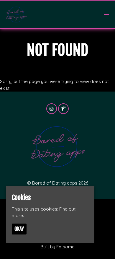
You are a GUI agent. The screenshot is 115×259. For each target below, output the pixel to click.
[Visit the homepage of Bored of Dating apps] (16, 14)
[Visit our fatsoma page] (63, 109)
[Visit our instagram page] (51, 109)
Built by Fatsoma (57, 247)
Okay (19, 229)
